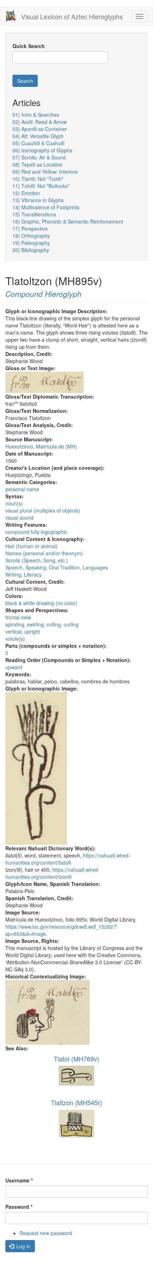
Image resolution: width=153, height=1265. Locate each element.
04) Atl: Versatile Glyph (38, 136)
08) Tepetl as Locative (37, 164)
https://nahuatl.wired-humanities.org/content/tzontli (52, 873)
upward (13, 667)
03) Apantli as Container (39, 128)
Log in (22, 1246)
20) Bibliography (30, 249)
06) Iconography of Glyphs (42, 150)
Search (25, 80)
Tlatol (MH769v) (76, 1058)
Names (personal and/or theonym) (44, 553)
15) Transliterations (34, 214)
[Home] (10, 15)
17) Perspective (30, 228)
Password (18, 1206)
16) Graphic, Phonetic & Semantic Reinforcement (67, 221)
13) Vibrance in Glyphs (38, 200)
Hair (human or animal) (31, 546)
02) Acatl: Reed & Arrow (39, 121)
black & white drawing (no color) (41, 603)
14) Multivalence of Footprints (45, 207)
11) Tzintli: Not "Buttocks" (40, 185)
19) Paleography (31, 242)
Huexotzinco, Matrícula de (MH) (41, 446)
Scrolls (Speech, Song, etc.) (36, 560)
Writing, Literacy (23, 574)
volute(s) (15, 638)
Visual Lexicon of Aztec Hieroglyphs (72, 16)
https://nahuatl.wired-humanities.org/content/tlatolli (67, 859)
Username (19, 1180)
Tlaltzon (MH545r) (76, 1102)
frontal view (18, 617)
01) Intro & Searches (35, 114)
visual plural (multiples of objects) (42, 510)
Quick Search (28, 45)
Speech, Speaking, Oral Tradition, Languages (56, 567)
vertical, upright (22, 631)
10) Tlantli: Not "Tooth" (37, 178)
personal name (22, 489)
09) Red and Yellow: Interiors (45, 171)
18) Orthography (31, 235)
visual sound (19, 517)
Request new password (46, 1233)
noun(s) (14, 503)
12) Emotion (26, 192)
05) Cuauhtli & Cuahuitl (38, 143)
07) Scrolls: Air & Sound (39, 157)
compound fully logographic (36, 531)
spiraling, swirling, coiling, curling (42, 624)
